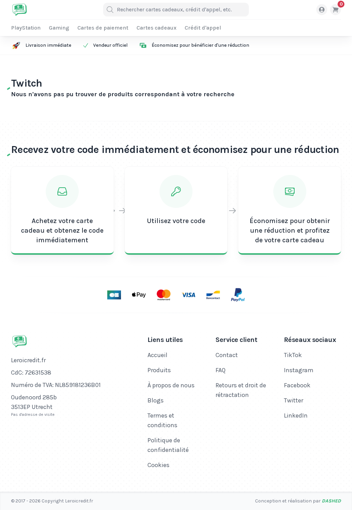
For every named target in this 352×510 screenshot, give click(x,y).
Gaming (59, 27)
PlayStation (26, 27)
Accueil (157, 355)
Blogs (155, 400)
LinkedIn (296, 415)
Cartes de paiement (102, 27)
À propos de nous (171, 385)
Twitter (293, 400)
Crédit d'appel (203, 27)
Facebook (297, 385)
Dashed (331, 501)
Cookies (158, 465)
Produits (159, 370)
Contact (227, 355)
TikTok (293, 355)
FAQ (221, 370)
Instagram (299, 370)
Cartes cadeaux (156, 27)
